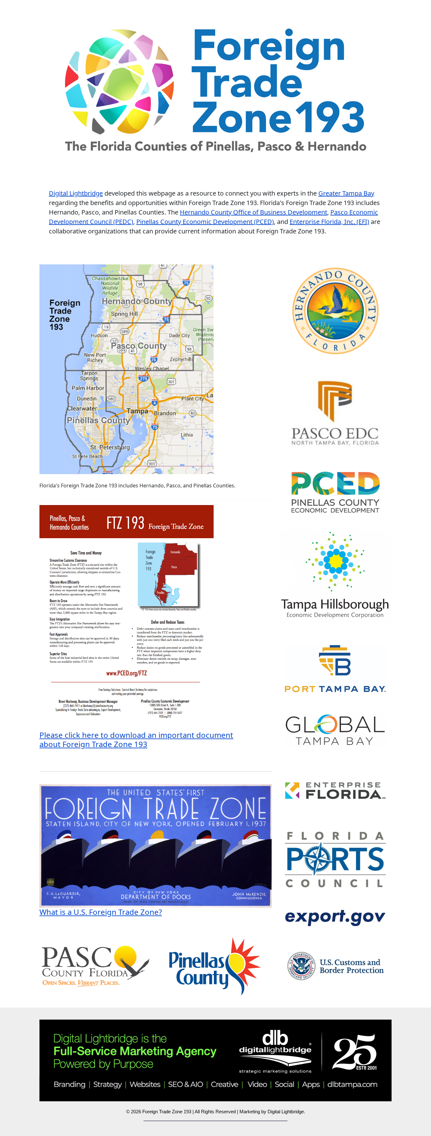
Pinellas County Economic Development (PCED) (205, 221)
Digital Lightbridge (76, 193)
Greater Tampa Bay (346, 193)
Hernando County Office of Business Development (253, 212)
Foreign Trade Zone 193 (166, 1111)
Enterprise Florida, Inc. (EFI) (329, 221)
